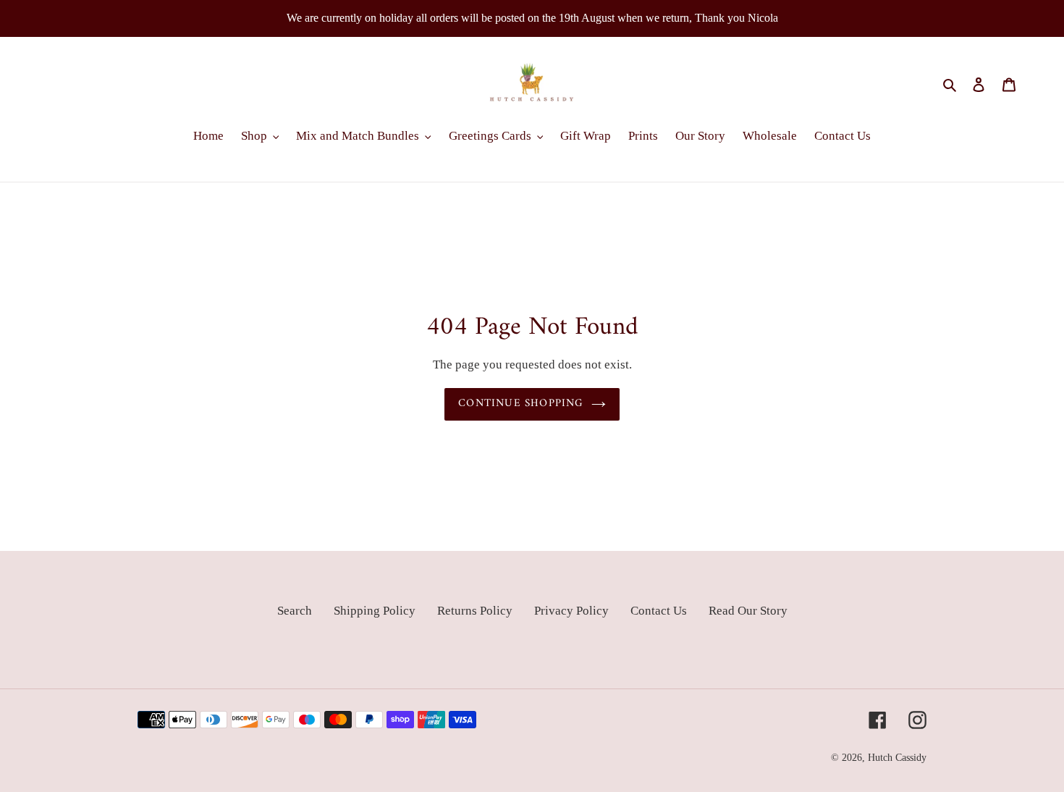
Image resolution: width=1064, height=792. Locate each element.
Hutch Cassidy (897, 757)
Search (294, 611)
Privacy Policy (571, 611)
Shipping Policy (374, 611)
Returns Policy (474, 611)
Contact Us (658, 611)
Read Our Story (748, 611)
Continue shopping (520, 403)
